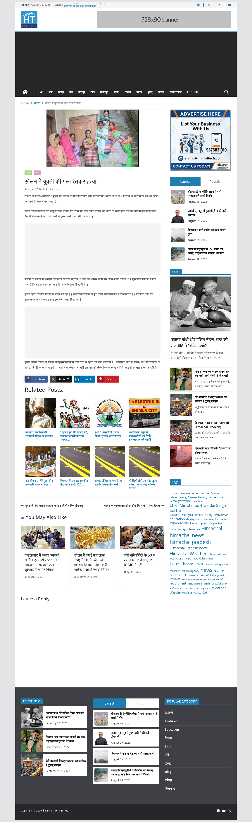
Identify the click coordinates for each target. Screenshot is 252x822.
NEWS (169, 713)
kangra (179, 558)
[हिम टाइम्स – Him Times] (25, 92)
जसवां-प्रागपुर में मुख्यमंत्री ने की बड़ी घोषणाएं (207, 213)
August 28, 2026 (197, 259)
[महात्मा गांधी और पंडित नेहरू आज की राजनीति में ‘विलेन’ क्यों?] (200, 304)
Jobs (168, 746)
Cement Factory (197, 497)
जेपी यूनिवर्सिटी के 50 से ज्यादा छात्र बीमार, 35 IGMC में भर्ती (139, 560)
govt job (173, 529)
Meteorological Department (216, 564)
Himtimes (53, 189)
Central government (180, 501)
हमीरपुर (81, 92)
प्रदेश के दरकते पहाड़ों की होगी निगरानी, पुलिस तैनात (132, 506)
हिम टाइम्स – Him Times (55, 810)
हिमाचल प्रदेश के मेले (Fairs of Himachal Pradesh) (212, 425)
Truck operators (203, 588)
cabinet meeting (178, 497)
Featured (171, 721)
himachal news (187, 535)
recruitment (178, 583)
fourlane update (179, 523)
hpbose (211, 554)
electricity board (193, 519)
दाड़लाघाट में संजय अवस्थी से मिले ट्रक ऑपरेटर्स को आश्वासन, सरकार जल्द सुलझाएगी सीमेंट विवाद (42, 562)
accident (173, 493)
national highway (190, 571)
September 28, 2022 (58, 771)
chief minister (197, 501)
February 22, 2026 (56, 723)
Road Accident (194, 583)
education (177, 519)
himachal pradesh (190, 542)
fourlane (220, 519)
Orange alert (218, 575)
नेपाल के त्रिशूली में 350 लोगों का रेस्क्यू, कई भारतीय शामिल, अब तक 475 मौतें (100, 4)
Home (39, 92)
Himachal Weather (188, 553)
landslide (209, 559)
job (224, 554)
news (206, 569)
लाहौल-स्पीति (176, 92)
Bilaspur (215, 493)
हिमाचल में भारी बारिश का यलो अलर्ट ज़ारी (206, 232)
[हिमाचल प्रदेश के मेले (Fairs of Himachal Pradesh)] (181, 431)
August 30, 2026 (197, 201)
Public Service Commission (194, 579)
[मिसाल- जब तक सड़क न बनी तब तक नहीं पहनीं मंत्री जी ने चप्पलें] (181, 379)
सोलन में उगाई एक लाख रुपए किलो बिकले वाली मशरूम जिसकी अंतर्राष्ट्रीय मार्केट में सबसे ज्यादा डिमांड (91, 562)
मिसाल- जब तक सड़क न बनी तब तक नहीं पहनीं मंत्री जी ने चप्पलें (212, 373)
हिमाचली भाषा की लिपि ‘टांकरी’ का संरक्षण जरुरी (213, 450)
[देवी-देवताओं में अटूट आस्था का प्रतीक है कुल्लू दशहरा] (181, 405)
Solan (224, 583)
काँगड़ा (61, 92)
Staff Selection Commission (182, 588)
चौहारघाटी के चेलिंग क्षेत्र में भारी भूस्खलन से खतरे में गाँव (204, 194)
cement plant (217, 497)
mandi (199, 564)
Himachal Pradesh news (188, 548)
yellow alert (200, 592)
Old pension (176, 575)
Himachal (211, 528)
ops (208, 575)
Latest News (182, 563)
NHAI (216, 571)
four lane (207, 519)
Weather (219, 587)
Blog (168, 772)
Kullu (202, 558)
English (192, 92)
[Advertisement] (126, 60)
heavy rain (194, 529)
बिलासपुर (104, 92)
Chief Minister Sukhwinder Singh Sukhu (198, 508)
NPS (223, 571)
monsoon (175, 571)
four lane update (199, 523)
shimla (205, 583)
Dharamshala (221, 515)
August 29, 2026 (197, 221)
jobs (172, 558)
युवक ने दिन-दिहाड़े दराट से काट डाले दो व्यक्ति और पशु (54, 506)
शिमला (139, 92)
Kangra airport (190, 558)
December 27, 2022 (57, 747)
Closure (174, 515)
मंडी (71, 92)
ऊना (93, 92)
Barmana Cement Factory (194, 493)
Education (172, 730)
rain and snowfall (216, 579)
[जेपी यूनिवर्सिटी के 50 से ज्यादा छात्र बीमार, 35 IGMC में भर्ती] (142, 529)
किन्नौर (161, 92)
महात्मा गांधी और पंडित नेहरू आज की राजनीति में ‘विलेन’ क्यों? (199, 342)
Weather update (181, 592)
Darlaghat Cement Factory (196, 515)
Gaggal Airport (217, 523)
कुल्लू (150, 92)
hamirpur (183, 529)
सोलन (116, 92)
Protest (175, 579)
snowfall (216, 583)
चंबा (50, 92)
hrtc (218, 554)
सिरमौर (128, 92)
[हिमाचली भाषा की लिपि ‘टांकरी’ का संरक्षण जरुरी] (181, 456)
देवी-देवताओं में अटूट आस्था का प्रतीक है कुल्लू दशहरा (211, 399)
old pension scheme (194, 575)
